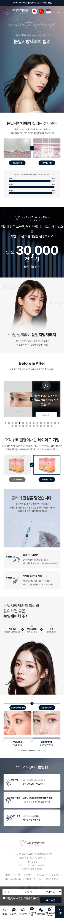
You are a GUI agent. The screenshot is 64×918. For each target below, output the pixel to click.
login (46, 414)
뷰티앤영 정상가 (52, 879)
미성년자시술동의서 (13, 879)
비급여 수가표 (41, 875)
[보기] (36, 898)
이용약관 (27, 875)
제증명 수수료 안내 (33, 879)
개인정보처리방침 (12, 875)
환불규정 (55, 875)
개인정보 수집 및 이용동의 (20, 898)
